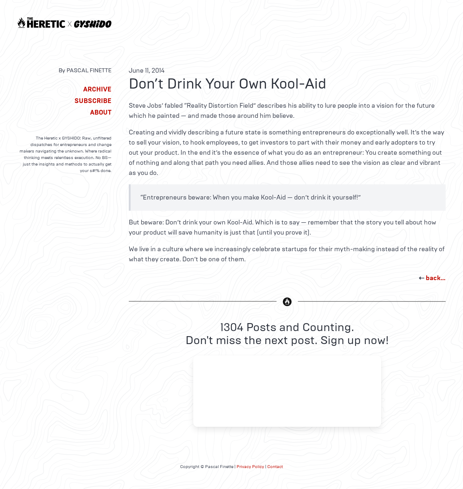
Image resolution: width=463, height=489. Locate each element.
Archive (97, 89)
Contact (275, 466)
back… (436, 278)
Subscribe (93, 101)
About (100, 112)
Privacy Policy (250, 466)
